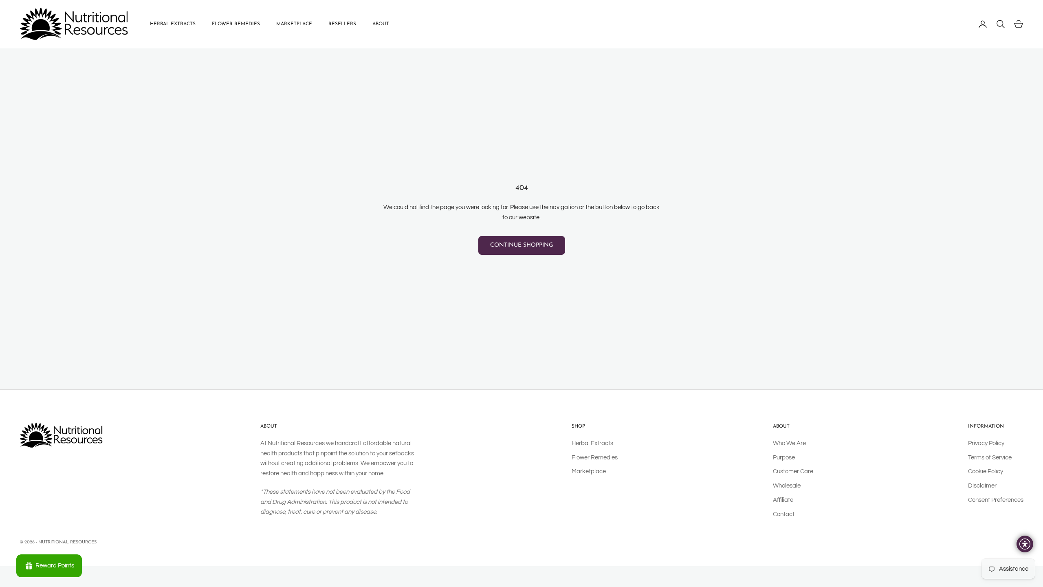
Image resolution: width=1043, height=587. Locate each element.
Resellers (342, 24)
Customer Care (793, 471)
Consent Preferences (995, 500)
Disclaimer (982, 486)
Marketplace (294, 24)
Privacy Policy (986, 443)
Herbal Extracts (173, 24)
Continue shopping (521, 245)
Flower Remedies (236, 24)
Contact (783, 514)
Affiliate (783, 500)
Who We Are (789, 443)
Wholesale (787, 486)
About (380, 24)
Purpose (784, 458)
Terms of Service (990, 458)
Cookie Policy (985, 471)
